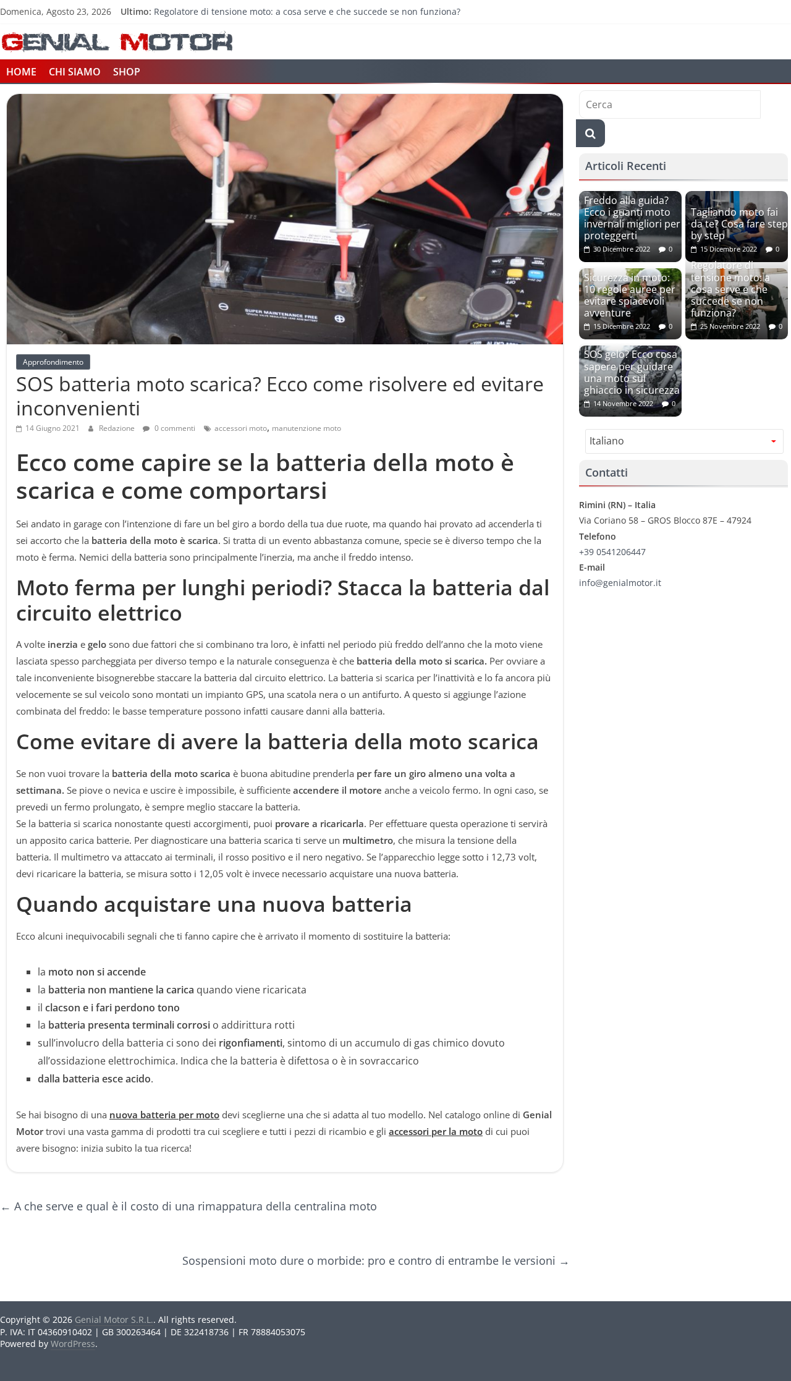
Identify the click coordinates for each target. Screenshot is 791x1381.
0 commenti (174, 428)
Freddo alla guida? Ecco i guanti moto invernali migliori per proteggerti (632, 218)
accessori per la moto (436, 1131)
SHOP (126, 72)
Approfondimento (53, 362)
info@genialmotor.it (620, 583)
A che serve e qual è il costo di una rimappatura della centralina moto (188, 1206)
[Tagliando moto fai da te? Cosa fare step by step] (736, 197)
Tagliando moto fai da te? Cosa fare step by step (739, 223)
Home (21, 72)
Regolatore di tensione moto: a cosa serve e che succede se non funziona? (307, 11)
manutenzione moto (306, 428)
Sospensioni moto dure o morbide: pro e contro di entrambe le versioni (376, 1260)
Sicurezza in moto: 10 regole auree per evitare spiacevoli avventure (629, 295)
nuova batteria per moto (164, 1114)
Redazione (118, 428)
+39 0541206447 (612, 552)
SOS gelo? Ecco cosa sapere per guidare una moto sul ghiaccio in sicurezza (632, 372)
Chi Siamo (75, 72)
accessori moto (240, 428)
